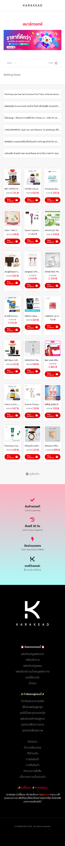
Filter (51, 63)
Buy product (10, 199)
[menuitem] (32, 654)
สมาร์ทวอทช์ (32, 24)
